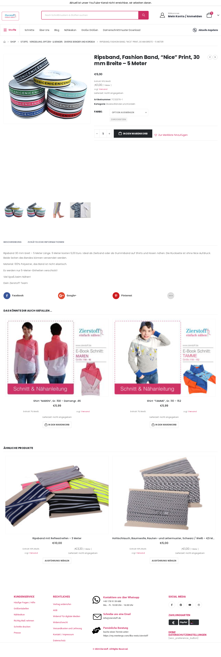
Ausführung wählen (57, 560)
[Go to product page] (57, 358)
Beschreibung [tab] (12, 242)
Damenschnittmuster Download (121, 30)
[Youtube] (189, 605)
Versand (103, 89)
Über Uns (44, 30)
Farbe (98, 111)
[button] (171, 135)
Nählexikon (70, 30)
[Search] (143, 15)
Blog (56, 30)
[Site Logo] (10, 16)
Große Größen (89, 30)
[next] (215, 57)
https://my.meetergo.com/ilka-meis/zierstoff (125, 635)
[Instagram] (198, 605)
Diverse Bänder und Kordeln (120, 103)
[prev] (210, 57)
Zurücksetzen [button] (118, 119)
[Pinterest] (180, 605)
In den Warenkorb (135, 133)
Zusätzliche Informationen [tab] (46, 242)
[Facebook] (172, 605)
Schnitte (29, 30)
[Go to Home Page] (4, 42)
